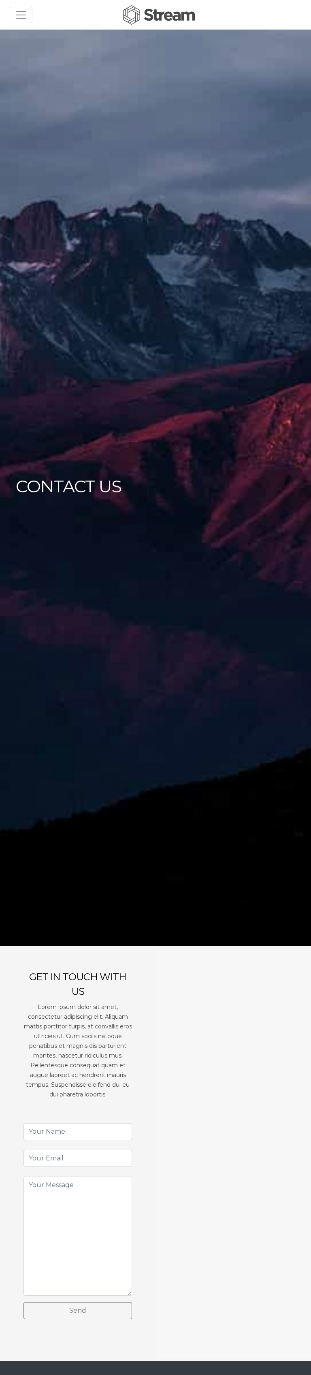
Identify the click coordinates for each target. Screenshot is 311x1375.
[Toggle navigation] (21, 15)
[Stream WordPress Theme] (160, 14)
